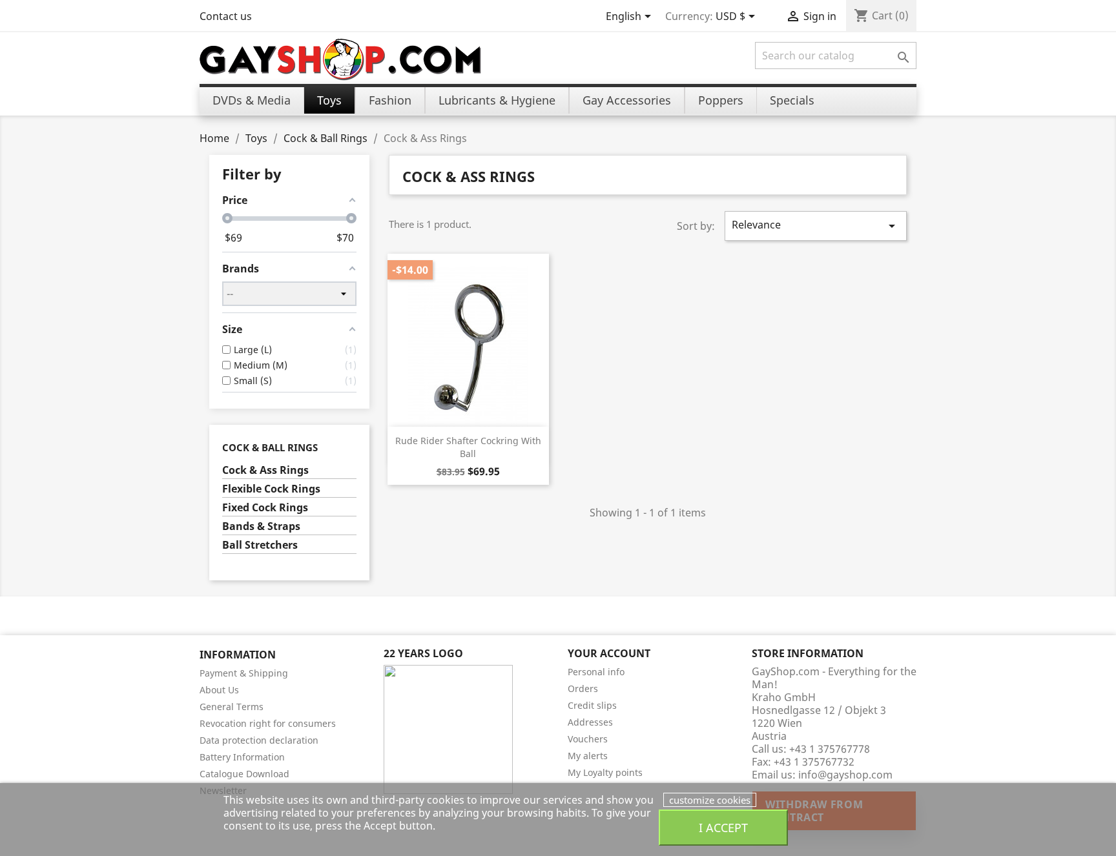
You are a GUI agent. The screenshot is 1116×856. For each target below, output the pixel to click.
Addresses (590, 722)
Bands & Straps (261, 526)
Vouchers (588, 739)
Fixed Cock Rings (265, 508)
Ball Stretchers (260, 545)
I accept (723, 827)
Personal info (596, 672)
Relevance (816, 226)
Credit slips (592, 705)
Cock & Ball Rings (270, 447)
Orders (583, 688)
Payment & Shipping (244, 673)
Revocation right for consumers (268, 723)
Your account (609, 653)
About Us (219, 690)
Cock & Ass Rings (265, 470)
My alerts (588, 755)
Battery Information (242, 757)
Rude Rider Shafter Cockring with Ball (468, 447)
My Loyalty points (605, 772)
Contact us (226, 16)
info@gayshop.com (845, 775)
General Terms (232, 706)
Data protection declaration (259, 740)
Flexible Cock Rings (271, 489)
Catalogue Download (244, 774)
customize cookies (709, 799)
